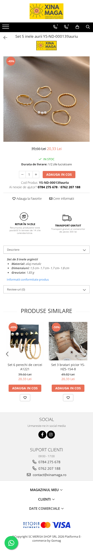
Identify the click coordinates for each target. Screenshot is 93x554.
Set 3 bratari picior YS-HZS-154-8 (68, 367)
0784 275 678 (48, 462)
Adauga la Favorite (29, 198)
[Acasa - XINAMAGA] (46, 11)
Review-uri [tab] (16, 289)
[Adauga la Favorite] (25, 397)
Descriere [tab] (13, 250)
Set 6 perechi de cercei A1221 (25, 367)
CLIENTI (45, 499)
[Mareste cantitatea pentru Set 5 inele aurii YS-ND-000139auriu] (36, 174)
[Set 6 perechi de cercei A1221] (25, 341)
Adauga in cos (59, 174)
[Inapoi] (3, 38)
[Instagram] (51, 435)
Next (86, 103)
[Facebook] (42, 435)
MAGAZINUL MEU (45, 490)
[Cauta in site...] (88, 26)
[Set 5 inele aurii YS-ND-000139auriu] (46, 99)
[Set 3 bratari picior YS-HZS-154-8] (68, 341)
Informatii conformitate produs (28, 279)
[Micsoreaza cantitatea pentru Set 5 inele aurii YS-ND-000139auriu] (22, 174)
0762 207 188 (48, 468)
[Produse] (6, 28)
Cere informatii (63, 198)
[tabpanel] (46, 99)
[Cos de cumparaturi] (77, 26)
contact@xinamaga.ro (49, 474)
